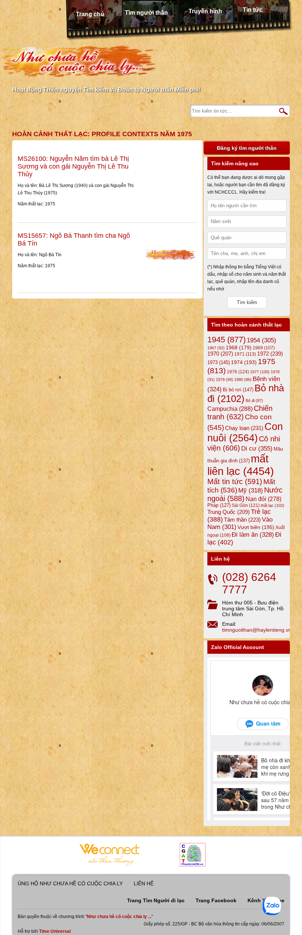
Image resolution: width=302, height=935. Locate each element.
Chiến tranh (240, 412)
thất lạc (272, 505)
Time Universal (55, 931)
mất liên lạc (240, 464)
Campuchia (230, 408)
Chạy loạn (244, 428)
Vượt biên (256, 527)
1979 (224, 379)
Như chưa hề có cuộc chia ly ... (119, 916)
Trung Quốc (228, 512)
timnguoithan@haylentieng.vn (256, 630)
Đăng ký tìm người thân (247, 148)
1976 (238, 371)
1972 (270, 353)
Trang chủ (90, 14)
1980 (243, 379)
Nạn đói (263, 498)
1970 (220, 354)
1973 (218, 362)
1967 (216, 348)
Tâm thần (242, 519)
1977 (260, 372)
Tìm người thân (146, 13)
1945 (226, 339)
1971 (245, 354)
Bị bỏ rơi (238, 389)
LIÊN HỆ (144, 883)
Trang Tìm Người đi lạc (156, 900)
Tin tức (253, 10)
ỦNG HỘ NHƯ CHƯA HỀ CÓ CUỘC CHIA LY (70, 883)
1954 (261, 340)
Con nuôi (245, 432)
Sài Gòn (246, 505)
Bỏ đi (254, 400)
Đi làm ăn (253, 534)
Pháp (219, 505)
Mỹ (250, 490)
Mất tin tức (234, 481)
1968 (239, 347)
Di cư (257, 448)
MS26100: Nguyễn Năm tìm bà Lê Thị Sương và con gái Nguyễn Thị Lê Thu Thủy (73, 166)
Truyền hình (205, 11)
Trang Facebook (216, 900)
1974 (244, 362)
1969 (264, 347)
